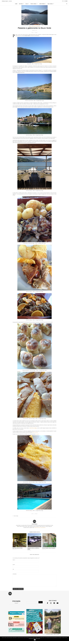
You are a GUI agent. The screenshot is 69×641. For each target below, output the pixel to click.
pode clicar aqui (35, 432)
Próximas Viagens (5, 1)
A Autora (10, 1)
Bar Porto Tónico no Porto (17, 548)
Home (16, 3)
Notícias (34, 26)
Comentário (14, 573)
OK (34, 639)
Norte (30, 26)
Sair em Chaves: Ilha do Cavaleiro (48, 548)
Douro (32, 32)
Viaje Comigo (16, 515)
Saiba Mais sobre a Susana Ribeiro (39, 527)
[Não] (67, 638)
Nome (14, 559)
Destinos (21, 3)
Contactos (16, 603)
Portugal (38, 26)
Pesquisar (40, 602)
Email (14, 564)
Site (13, 569)
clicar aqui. (37, 434)
